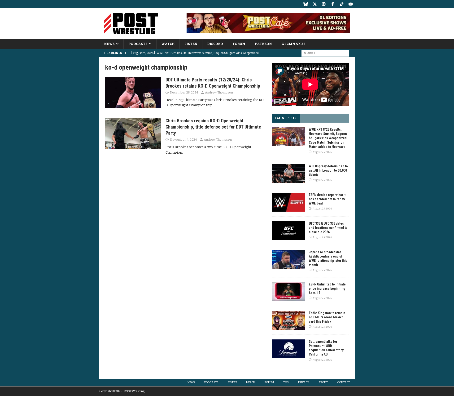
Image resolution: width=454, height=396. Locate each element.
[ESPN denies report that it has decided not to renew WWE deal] (288, 202)
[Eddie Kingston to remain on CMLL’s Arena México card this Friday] (288, 320)
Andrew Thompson (219, 92)
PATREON (263, 44)
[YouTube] (350, 4)
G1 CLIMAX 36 (294, 44)
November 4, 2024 (183, 139)
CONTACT (343, 382)
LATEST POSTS (285, 118)
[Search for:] (325, 53)
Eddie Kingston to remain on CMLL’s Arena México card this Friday (327, 317)
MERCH (250, 382)
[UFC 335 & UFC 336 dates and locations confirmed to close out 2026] (288, 230)
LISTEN (190, 44)
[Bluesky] (305, 4)
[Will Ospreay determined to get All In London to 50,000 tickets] (288, 173)
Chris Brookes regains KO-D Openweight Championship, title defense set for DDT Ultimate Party (213, 127)
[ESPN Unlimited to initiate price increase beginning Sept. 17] (288, 291)
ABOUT (323, 382)
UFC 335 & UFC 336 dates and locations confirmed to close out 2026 (328, 228)
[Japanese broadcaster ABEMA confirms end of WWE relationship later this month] (288, 259)
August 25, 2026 (322, 152)
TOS (286, 382)
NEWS (109, 44)
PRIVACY (303, 382)
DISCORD (215, 44)
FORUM (239, 44)
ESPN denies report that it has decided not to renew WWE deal (327, 199)
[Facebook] (332, 4)
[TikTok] (341, 4)
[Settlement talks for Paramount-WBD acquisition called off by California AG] (288, 348)
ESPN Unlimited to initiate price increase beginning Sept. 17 (327, 288)
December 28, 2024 (184, 92)
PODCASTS (138, 44)
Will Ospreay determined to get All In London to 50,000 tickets (328, 170)
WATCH (168, 44)
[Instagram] (323, 4)
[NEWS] (133, 92)
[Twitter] (314, 4)
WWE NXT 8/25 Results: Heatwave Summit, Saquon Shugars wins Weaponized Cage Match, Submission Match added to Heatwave (328, 138)
